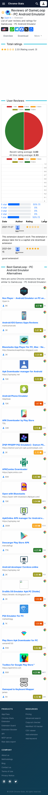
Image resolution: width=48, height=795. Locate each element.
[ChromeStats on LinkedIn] (4, 781)
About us (5, 755)
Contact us (6, 767)
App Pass (6, 714)
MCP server (7, 738)
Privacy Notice (8, 775)
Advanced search (33, 718)
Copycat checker (33, 722)
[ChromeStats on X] (15, 781)
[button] (3, 3)
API (3, 734)
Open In (7, 18)
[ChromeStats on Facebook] (9, 781)
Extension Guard (9, 725)
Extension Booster (9, 729)
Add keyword (31, 738)
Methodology (7, 759)
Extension (19, 18)
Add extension (32, 734)
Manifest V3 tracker (34, 726)
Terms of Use (7, 771)
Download (23, 35)
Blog (3, 763)
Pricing (28, 714)
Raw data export (9, 742)
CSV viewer (31, 730)
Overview (8, 35)
